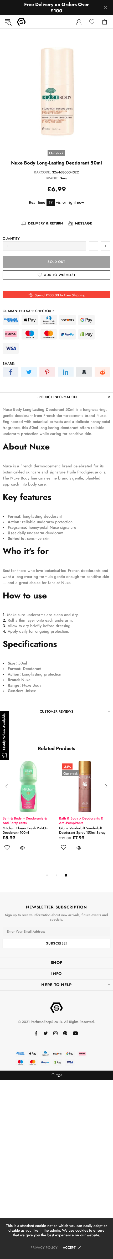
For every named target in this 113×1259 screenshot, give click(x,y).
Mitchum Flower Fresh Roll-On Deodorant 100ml (25, 830)
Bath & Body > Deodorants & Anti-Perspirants (25, 820)
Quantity (11, 238)
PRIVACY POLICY (44, 1247)
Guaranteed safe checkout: (28, 311)
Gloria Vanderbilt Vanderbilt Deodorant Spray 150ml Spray (82, 830)
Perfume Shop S (21, 22)
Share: (9, 363)
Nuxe (63, 178)
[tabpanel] (28, 812)
